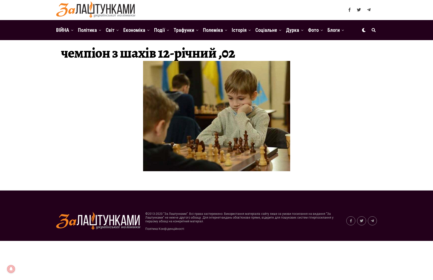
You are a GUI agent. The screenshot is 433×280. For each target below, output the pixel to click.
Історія (239, 30)
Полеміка (213, 30)
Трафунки (184, 30)
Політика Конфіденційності (164, 229)
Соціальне (266, 30)
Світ (110, 30)
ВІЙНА (62, 30)
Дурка (292, 30)
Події (159, 30)
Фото (313, 30)
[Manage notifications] (11, 269)
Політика (87, 30)
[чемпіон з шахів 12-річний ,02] (216, 169)
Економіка (134, 30)
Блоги (334, 30)
